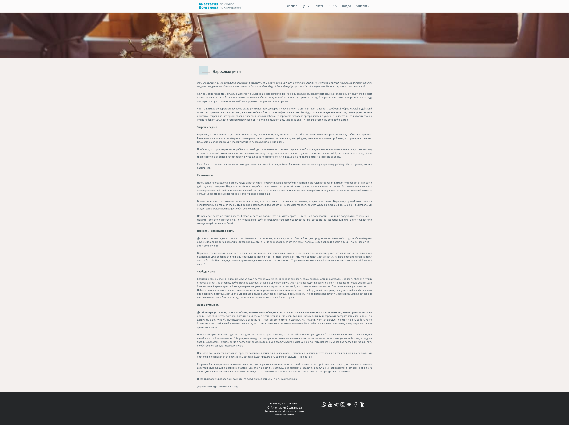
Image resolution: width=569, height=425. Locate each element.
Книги (333, 6)
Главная (291, 6)
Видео (346, 6)
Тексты (319, 6)
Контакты (362, 6)
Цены (306, 6)
